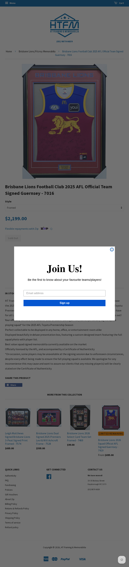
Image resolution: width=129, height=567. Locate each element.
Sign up (65, 303)
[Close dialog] (112, 249)
